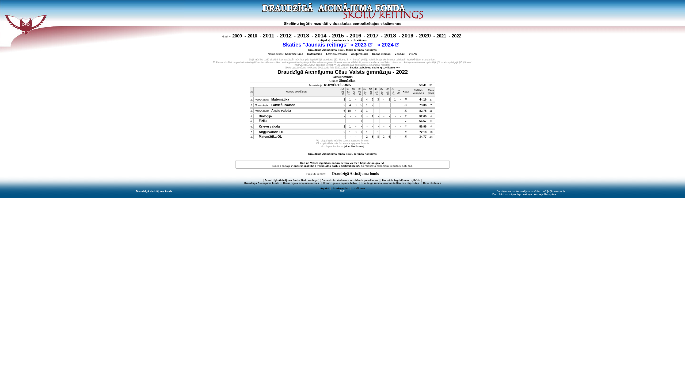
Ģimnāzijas (347, 81)
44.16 (423, 99)
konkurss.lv (341, 40)
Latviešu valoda (336, 53)
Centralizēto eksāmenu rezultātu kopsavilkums (350, 180)
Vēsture (400, 53)
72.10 (423, 132)
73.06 (423, 105)
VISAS (413, 53)
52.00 (423, 116)
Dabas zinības (381, 53)
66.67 (423, 120)
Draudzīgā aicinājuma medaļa (301, 183)
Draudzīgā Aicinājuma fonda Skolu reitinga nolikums (342, 153)
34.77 (423, 136)
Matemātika (314, 53)
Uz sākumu (360, 40)
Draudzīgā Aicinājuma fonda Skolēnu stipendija (390, 183)
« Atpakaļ (324, 40)
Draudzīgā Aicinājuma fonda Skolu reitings (291, 180)
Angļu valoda (359, 53)
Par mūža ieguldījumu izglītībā (401, 180)
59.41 (423, 85)
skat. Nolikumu (354, 146)
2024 (388, 45)
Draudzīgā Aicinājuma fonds (355, 174)
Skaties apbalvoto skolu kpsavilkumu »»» (375, 67)
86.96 (423, 126)
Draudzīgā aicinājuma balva (340, 183)
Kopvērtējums (294, 53)
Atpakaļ (324, 188)
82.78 (423, 110)
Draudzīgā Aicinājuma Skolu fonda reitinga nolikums (342, 49)
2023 (361, 45)
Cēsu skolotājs (432, 183)
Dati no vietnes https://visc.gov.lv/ (342, 162)
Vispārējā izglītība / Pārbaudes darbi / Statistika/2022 (325, 165)
